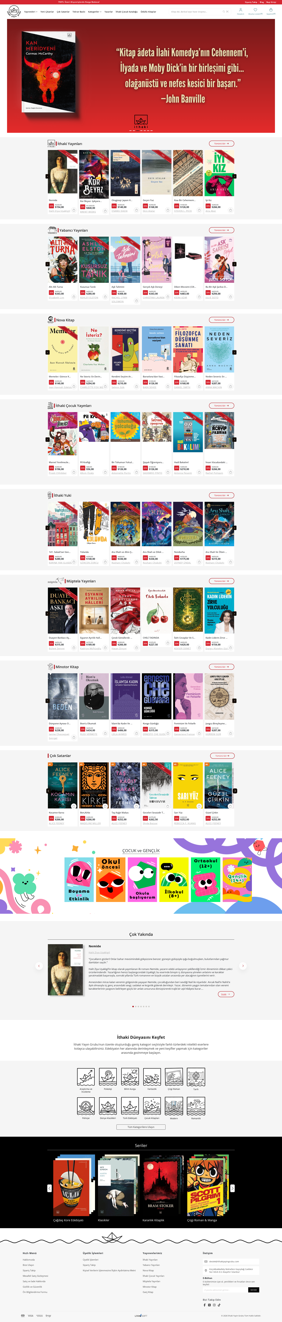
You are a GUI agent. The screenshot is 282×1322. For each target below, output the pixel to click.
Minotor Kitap (150, 1286)
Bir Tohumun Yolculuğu (123, 462)
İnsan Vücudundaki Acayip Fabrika (217, 462)
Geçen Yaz (148, 200)
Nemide (53, 200)
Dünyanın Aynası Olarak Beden (60, 723)
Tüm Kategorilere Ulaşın (141, 1127)
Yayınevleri (29, 11)
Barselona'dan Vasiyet (154, 376)
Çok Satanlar (63, 11)
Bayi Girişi (271, 2)
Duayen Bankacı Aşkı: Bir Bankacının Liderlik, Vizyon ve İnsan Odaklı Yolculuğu (60, 637)
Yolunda (84, 552)
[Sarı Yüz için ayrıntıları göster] (188, 786)
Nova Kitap (148, 1270)
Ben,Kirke (85, 812)
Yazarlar (109, 11)
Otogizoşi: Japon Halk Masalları (123, 200)
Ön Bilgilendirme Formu (35, 1292)
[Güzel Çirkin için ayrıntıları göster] (219, 786)
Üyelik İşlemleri (90, 1259)
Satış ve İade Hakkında (34, 1281)
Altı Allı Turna (56, 286)
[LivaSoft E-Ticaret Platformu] (141, 1316)
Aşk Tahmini (118, 286)
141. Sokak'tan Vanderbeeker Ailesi (60, 552)
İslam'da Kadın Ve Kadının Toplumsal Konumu (123, 723)
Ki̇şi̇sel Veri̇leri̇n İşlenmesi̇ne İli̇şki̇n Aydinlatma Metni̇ (109, 1270)
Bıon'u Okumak (88, 723)
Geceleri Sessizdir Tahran (154, 812)
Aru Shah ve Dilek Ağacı (154, 552)
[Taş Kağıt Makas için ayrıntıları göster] (125, 786)
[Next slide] (234, 176)
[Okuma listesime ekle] (74, 154)
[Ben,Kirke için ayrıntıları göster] (94, 786)
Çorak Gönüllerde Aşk (123, 637)
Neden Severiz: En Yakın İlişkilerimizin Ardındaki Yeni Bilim (217, 376)
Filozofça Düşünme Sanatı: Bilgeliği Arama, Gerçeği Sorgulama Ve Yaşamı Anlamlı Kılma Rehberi (185, 376)
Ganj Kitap (148, 1292)
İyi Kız (209, 200)
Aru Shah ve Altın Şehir (123, 552)
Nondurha (179, 552)
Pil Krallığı (85, 462)
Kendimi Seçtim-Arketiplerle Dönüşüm (123, 376)
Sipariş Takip (251, 2)
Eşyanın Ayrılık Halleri (91, 637)
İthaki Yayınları (150, 1259)
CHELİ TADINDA (151, 637)
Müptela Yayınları (151, 1281)
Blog (262, 2)
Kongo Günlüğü (151, 723)
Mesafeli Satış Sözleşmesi (35, 1275)
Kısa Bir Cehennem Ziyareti (185, 200)
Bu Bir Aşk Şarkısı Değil (217, 286)
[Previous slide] (48, 176)
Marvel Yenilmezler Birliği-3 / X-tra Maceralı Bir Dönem (60, 462)
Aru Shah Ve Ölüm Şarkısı (217, 552)
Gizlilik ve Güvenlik (32, 1286)
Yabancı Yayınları (151, 1264)
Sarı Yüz (178, 812)
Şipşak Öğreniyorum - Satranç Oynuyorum (154, 462)
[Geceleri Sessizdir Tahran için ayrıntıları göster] (156, 786)
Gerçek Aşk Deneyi (152, 286)
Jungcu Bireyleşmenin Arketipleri (217, 723)
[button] (130, 130)
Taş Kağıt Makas (120, 812)
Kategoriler (93, 11)
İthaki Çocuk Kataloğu (127, 11)
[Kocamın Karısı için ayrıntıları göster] (62, 786)
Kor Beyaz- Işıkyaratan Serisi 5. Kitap (91, 201)
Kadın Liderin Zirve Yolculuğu (217, 637)
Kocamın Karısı (56, 812)
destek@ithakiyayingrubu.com (224, 1261)
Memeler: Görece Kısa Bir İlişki (60, 376)
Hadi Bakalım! (181, 462)
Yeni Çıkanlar (47, 11)
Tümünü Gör (219, 143)
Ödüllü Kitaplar (148, 11)
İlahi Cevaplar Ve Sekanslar (185, 637)
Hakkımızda (29, 1259)
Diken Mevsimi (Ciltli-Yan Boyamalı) (185, 286)
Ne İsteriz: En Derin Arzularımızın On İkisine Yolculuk (91, 376)
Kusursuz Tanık (88, 286)
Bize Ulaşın (28, 1264)
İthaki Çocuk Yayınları (153, 1275)
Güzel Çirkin (212, 812)
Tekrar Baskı (79, 11)
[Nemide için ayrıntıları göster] (65, 969)
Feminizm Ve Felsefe (185, 723)
